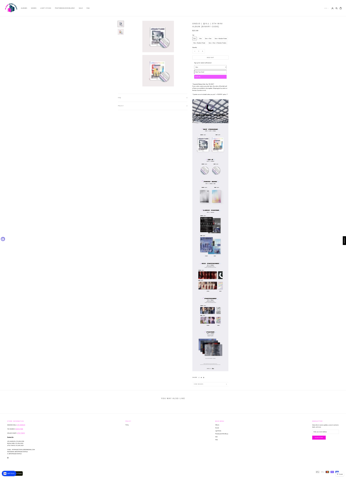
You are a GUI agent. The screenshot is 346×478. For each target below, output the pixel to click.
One (200, 38)
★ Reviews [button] (344, 240)
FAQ (88, 8)
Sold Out (210, 57)
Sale (81, 8)
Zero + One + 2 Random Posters (217, 43)
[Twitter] (201, 377)
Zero (194, 38)
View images (198, 384)
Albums (24, 8)
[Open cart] (340, 8)
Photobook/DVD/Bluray (65, 8)
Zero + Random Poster (221, 38)
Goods (34, 8)
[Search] (337, 8)
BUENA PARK (19, 429)
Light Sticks (45, 8)
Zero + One (208, 38)
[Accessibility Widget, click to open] (3, 239)
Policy (121, 106)
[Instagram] (7, 458)
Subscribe (319, 437)
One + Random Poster (199, 43)
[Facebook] (198, 377)
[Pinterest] (203, 377)
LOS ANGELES (21, 425)
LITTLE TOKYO (21, 433)
